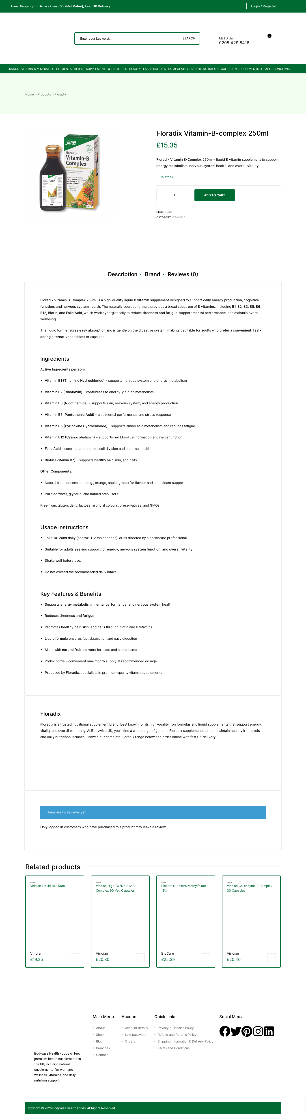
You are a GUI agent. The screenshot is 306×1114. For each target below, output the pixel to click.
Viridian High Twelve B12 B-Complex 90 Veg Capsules (116, 888)
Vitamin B (178, 217)
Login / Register (263, 6)
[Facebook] (225, 1031)
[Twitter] (235, 1031)
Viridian (36, 953)
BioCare (167, 953)
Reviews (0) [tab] (183, 274)
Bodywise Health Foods (69, 1108)
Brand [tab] (152, 274)
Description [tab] (122, 274)
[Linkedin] (269, 1031)
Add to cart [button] (75, 957)
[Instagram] (258, 1031)
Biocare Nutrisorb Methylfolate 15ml (183, 888)
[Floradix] (173, 241)
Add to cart (214, 195)
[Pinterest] (246, 1031)
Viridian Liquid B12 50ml (47, 886)
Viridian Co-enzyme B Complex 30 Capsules (249, 888)
